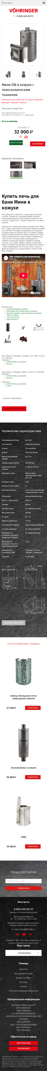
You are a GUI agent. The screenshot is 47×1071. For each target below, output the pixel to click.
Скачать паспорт (13, 623)
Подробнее (33, 708)
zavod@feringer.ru (27, 929)
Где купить (8, 3)
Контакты (24, 902)
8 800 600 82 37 (25, 16)
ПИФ (23, 837)
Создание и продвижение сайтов (21, 943)
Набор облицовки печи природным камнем (23, 697)
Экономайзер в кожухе (23, 767)
